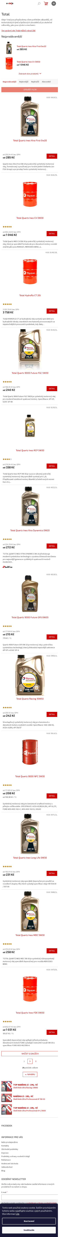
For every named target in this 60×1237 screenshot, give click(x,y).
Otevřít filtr (30, 89)
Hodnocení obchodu (9, 1163)
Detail (52, 156)
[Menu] (54, 3)
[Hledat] (39, 3)
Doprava (4, 1153)
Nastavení (29, 1221)
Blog (3, 1170)
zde (17, 1214)
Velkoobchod (6, 1167)
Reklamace (6, 1160)
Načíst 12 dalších (30, 1053)
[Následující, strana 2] (30, 1061)
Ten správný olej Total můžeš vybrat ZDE (18, 30)
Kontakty (5, 1145)
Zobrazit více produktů (29, 73)
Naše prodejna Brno (9, 1142)
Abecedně (46, 81)
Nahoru (31, 1074)
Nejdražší (35, 81)
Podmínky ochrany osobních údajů (15, 1156)
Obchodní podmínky (9, 1149)
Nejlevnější (23, 81)
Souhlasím (29, 1230)
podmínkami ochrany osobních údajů (41, 1203)
